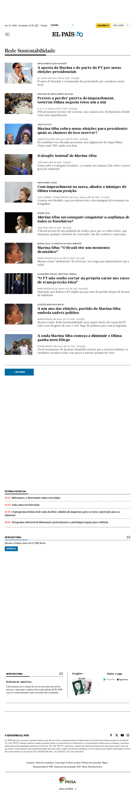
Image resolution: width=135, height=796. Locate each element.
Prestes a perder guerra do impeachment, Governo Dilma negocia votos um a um (75, 100)
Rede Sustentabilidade (30, 51)
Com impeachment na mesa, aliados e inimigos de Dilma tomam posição (82, 189)
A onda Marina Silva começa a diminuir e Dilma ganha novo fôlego (79, 338)
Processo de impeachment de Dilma (55, 94)
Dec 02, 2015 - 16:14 (74, 258)
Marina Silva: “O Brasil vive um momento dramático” (73, 250)
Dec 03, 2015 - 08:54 (60, 228)
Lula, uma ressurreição (26, 504)
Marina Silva (43, 213)
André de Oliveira (46, 139)
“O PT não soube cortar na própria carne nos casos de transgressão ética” (83, 280)
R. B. (39, 109)
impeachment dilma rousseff (52, 64)
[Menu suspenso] (7, 34)
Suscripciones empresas (65, 767)
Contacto (31, 763)
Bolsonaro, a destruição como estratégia (36, 497)
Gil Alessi (42, 78)
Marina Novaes (44, 258)
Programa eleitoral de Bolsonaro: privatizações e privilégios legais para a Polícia (60, 522)
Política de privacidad (91, 763)
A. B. (45, 109)
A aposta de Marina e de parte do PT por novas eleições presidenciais (79, 70)
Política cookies (73, 763)
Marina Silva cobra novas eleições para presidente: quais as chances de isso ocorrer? (82, 131)
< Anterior (19, 372)
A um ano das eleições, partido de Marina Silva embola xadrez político (79, 311)
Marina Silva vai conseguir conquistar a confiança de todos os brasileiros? (83, 219)
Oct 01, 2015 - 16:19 (74, 319)
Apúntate (11, 548)
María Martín (44, 289)
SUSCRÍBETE (103, 25)
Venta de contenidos (45, 763)
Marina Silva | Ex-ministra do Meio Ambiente (59, 244)
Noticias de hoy (95, 767)
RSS (79, 767)
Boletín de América (18, 682)
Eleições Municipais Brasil (50, 305)
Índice (84, 767)
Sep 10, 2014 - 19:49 (74, 346)
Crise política (44, 125)
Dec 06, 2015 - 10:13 (98, 197)
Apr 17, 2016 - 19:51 (66, 109)
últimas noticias (15, 491)
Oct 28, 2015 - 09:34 (77, 289)
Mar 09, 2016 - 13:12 (60, 162)
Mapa (104, 763)
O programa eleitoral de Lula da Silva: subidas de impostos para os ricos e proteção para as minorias (62, 513)
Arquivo (77, 674)
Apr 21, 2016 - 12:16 (68, 78)
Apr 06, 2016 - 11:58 (77, 139)
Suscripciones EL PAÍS (43, 767)
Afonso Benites (60, 197)
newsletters (13, 537)
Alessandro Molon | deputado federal (57, 274)
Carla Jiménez (44, 197)
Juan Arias (42, 162)
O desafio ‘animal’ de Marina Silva (67, 156)
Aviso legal (60, 763)
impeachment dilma (47, 183)
